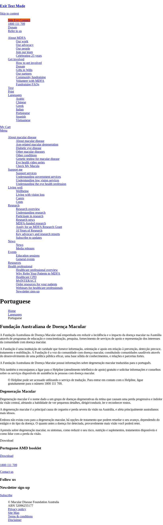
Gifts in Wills (24, 70)
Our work (22, 41)
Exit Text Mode (12, 6)
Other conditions (26, 155)
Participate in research (29, 216)
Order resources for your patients (36, 284)
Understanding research (31, 212)
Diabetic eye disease (28, 148)
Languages (15, 95)
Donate (12, 27)
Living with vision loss (30, 194)
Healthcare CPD (26, 277)
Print (11, 91)
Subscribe (6, 495)
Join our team (24, 52)
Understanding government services (38, 176)
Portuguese (23, 113)
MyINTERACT (26, 280)
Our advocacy (25, 45)
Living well (15, 187)
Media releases (25, 248)
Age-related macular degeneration (37, 144)
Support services (26, 173)
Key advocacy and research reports (38, 234)
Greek (20, 106)
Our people (23, 48)
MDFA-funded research (31, 223)
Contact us (6, 471)
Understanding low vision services (37, 180)
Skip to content (9, 13)
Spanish (21, 116)
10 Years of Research (29, 230)
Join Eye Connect (19, 20)
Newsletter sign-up (28, 291)
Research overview (28, 209)
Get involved (16, 59)
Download (6, 456)
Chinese (21, 102)
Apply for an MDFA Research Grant (39, 227)
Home (12, 311)
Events (12, 252)
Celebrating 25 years (29, 55)
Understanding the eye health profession (41, 184)
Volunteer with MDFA (30, 80)
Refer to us (15, 31)
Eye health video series (30, 162)
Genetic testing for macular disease (37, 158)
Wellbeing (22, 191)
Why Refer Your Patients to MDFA (38, 273)
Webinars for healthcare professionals (39, 287)
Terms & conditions (20, 516)
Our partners (24, 73)
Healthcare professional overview (37, 270)
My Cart (5, 127)
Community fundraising (31, 77)
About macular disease (22, 137)
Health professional (20, 266)
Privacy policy (17, 509)
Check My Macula (27, 166)
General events (25, 259)
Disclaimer (14, 520)
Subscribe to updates (29, 237)
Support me (15, 169)
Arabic (20, 98)
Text (11, 88)
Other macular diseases (30, 151)
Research (13, 205)
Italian (20, 109)
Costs (19, 201)
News (11, 241)
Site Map (13, 512)
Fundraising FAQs (27, 84)
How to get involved (29, 63)
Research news (25, 219)
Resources (14, 262)
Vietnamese (23, 120)
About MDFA (17, 37)
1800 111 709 (16, 23)
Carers (20, 198)
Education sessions (28, 255)
